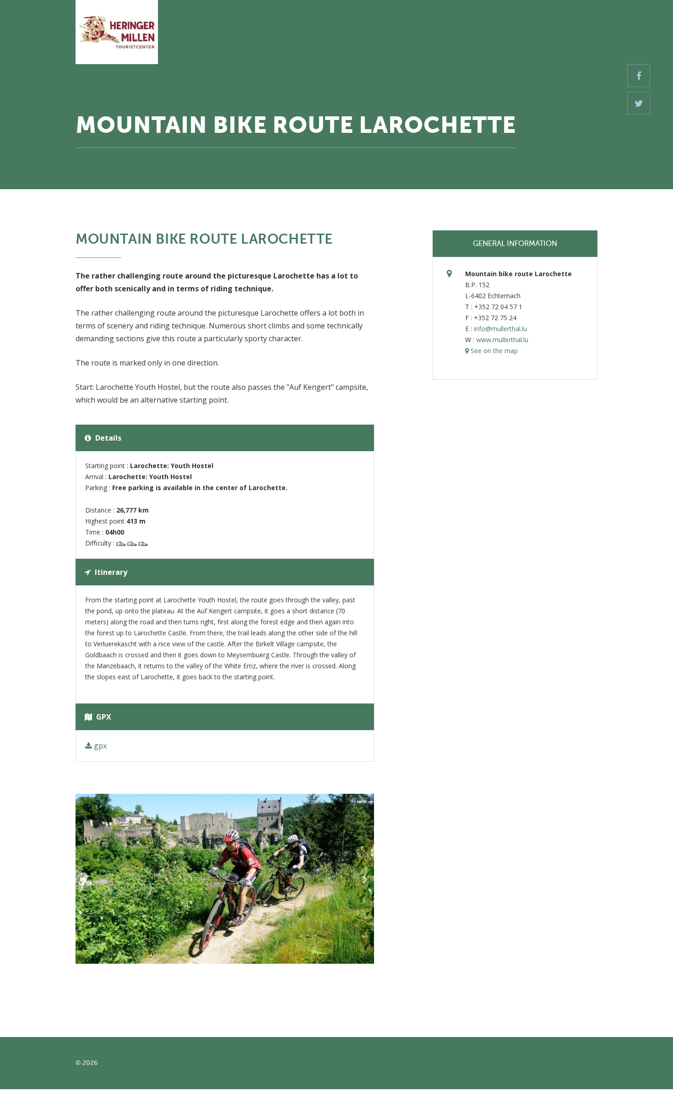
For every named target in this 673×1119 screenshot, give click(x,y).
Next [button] (365, 879)
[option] (225, 879)
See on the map (493, 350)
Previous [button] (84, 879)
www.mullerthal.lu (502, 339)
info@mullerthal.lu (500, 328)
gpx (99, 746)
